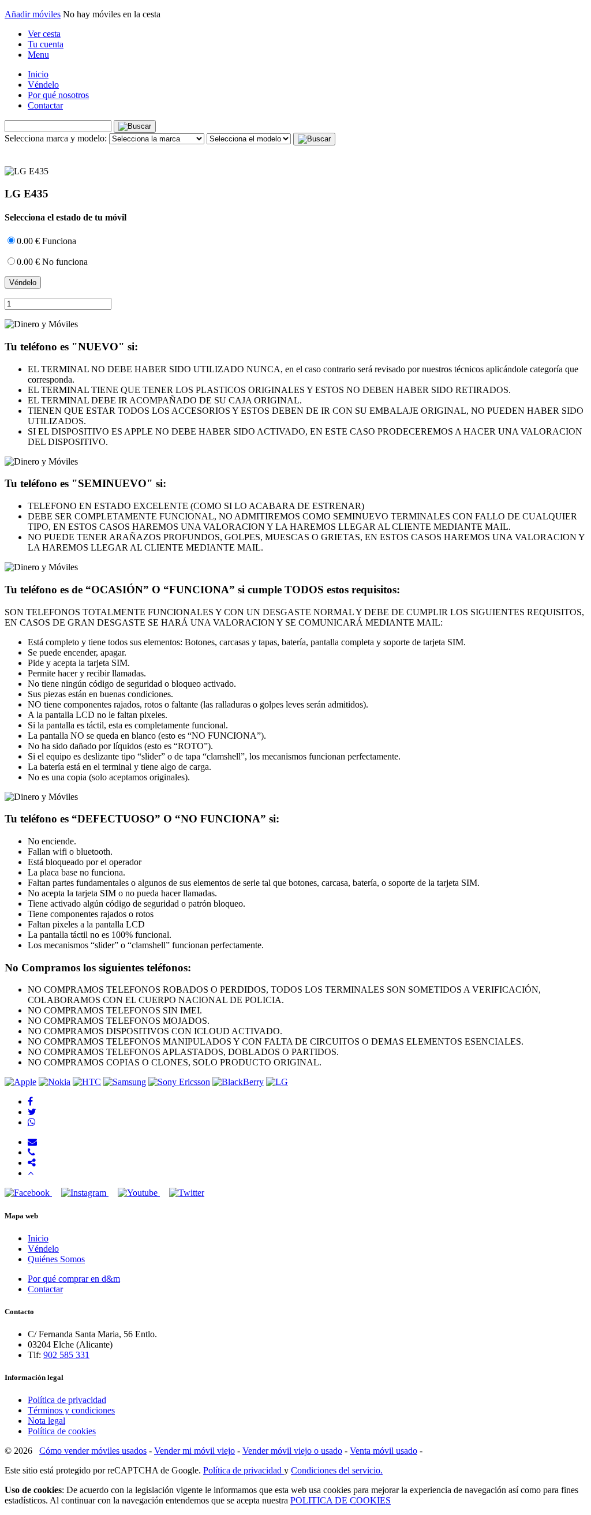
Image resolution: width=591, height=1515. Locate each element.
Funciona (46, 241)
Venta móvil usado (383, 1451)
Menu (38, 54)
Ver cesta (44, 34)
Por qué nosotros (58, 95)
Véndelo (43, 84)
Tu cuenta (45, 44)
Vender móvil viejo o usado (292, 1451)
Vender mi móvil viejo (194, 1451)
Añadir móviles (33, 14)
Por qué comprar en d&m (74, 1279)
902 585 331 (66, 1355)
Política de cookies (62, 1431)
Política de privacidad (67, 1400)
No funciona (52, 262)
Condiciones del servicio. (337, 1470)
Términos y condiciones (71, 1410)
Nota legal (46, 1421)
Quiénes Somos (56, 1259)
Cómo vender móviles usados (93, 1451)
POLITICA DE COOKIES (340, 1500)
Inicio (38, 74)
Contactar (45, 105)
